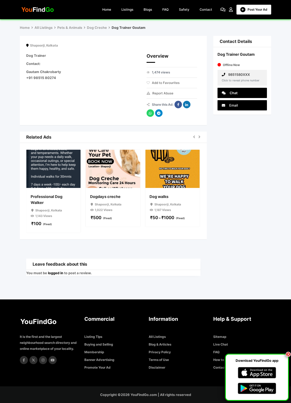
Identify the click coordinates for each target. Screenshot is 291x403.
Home (106, 9)
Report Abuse (162, 93)
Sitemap (219, 337)
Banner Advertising (99, 360)
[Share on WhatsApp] (150, 113)
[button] (194, 137)
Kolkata (52, 45)
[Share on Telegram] (159, 113)
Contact (206, 9)
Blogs (148, 9)
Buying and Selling (98, 344)
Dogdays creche (105, 196)
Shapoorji (37, 45)
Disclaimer (157, 367)
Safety (184, 9)
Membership (94, 352)
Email (233, 105)
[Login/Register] (231, 9)
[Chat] (222, 9)
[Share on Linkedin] (186, 104)
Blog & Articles (160, 344)
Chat (233, 93)
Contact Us (221, 367)
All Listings (157, 337)
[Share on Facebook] (178, 104)
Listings (127, 9)
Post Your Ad (257, 9)
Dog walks (159, 196)
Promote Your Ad (97, 367)
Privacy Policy (160, 352)
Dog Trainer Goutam (236, 54)
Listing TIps (93, 337)
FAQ (165, 9)
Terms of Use (159, 360)
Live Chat (220, 344)
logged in (55, 273)
